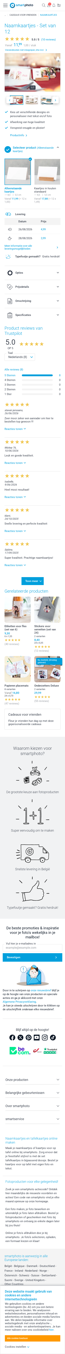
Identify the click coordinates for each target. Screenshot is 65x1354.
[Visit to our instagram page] (45, 1037)
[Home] (5, 15)
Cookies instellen (15, 1346)
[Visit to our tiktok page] (53, 1037)
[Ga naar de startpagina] (21, 5)
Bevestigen (13, 957)
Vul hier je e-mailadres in (21, 943)
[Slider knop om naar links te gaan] (9, 100)
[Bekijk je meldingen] (53, 5)
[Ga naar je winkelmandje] (58, 5)
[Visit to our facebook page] (12, 1037)
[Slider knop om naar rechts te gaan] (55, 100)
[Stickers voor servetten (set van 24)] (47, 610)
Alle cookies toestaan (17, 1338)
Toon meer (31, 581)
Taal (10, 353)
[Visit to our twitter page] (20, 1037)
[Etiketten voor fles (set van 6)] (18, 610)
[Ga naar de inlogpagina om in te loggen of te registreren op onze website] (48, 5)
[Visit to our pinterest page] (28, 1037)
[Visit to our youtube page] (36, 1037)
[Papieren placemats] (18, 669)
